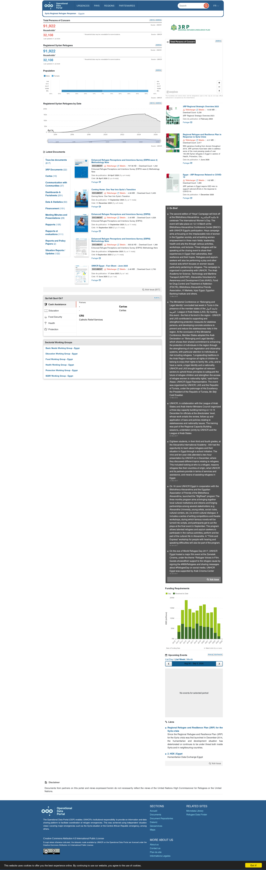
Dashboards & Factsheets (54, 194)
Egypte (81, 13)
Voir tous (214, 579)
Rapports (53, 224)
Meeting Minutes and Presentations (56, 216)
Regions (109, 5)
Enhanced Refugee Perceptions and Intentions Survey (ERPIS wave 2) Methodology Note (124, 161)
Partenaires (127, 5)
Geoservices (156, 825)
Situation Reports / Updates (55, 252)
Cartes (51, 175)
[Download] (81, 168)
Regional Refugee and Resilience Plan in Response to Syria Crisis (202, 135)
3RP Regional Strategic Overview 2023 (201, 106)
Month (190, 659)
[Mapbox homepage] (172, 92)
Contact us (155, 848)
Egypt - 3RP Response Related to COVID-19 (202, 175)
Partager (95, 182)
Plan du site (156, 852)
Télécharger (111, 165)
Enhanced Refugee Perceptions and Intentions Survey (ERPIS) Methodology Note (120, 239)
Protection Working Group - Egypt (62, 370)
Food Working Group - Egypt (59, 359)
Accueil (153, 810)
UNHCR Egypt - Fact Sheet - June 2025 (109, 265)
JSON (158, 20)
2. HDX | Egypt (174, 753)
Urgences (83, 5)
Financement (55, 208)
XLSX (156, 298)
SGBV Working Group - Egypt (59, 375)
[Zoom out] (219, 87)
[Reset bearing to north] (219, 91)
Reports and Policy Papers (55, 242)
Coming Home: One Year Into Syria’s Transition (113, 189)
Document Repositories (161, 818)
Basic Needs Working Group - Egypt (63, 348)
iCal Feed (217, 654)
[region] (194, 67)
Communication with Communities (56, 184)
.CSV (151, 20)
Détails (122, 165)
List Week (180, 659)
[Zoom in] (219, 83)
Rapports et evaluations (54, 232)
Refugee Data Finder (196, 814)
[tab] (59, 304)
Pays (97, 5)
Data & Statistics (56, 201)
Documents (155, 814)
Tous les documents (56, 161)
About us (154, 844)
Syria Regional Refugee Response (60, 13)
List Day (169, 659)
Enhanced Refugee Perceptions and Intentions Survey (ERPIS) (120, 214)
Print (210, 654)
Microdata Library (194, 810)
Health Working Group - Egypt (60, 364)
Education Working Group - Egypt (62, 353)
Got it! (253, 865)
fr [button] (215, 5)
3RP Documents (56, 169)
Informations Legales (160, 855)
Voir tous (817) (152, 289)
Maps (152, 829)
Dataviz (153, 822)
